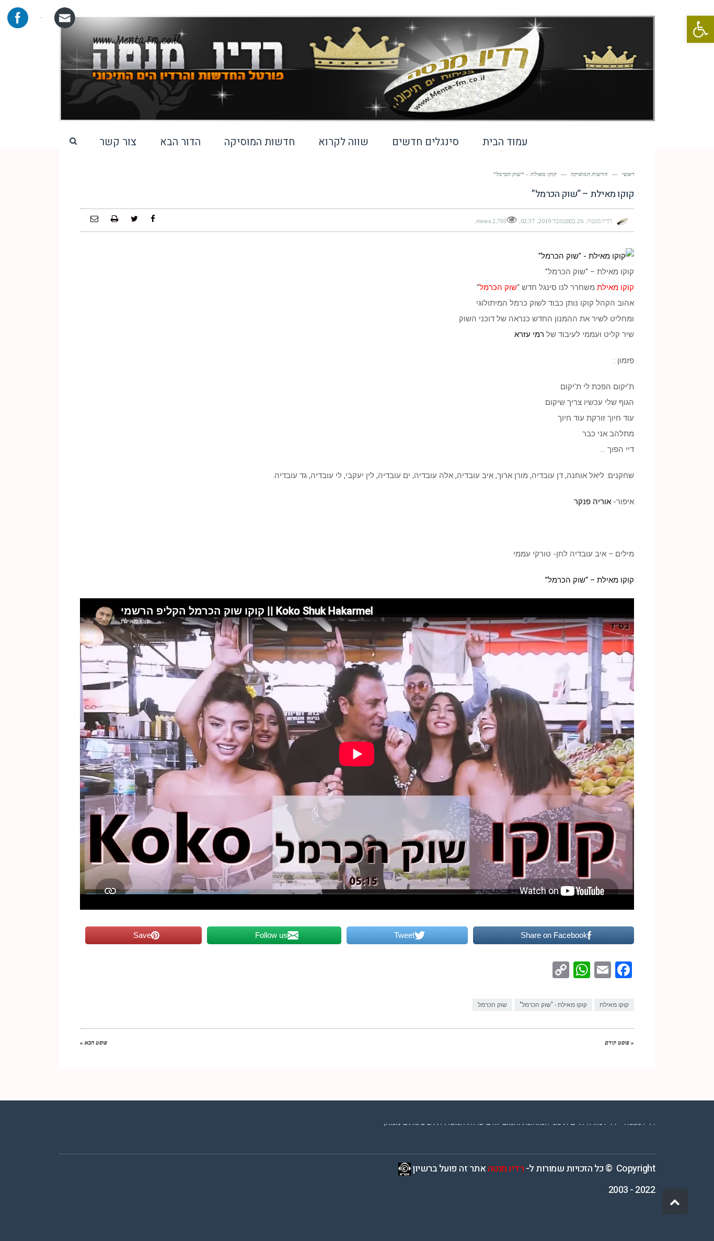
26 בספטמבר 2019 (560, 221)
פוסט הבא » (93, 1042)
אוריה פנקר (592, 501)
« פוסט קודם (619, 1042)
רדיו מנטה (506, 1169)
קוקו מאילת (614, 1004)
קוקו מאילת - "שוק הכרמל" (553, 1004)
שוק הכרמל (492, 1004)
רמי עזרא (529, 334)
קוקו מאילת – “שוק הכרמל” (589, 580)
